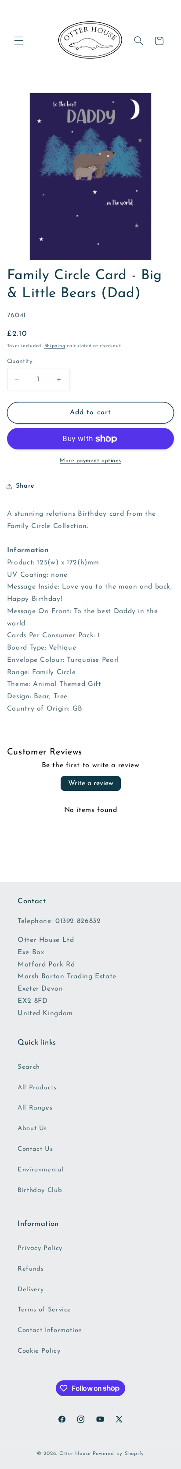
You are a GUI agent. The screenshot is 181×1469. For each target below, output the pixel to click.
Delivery (31, 1289)
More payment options (90, 460)
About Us (32, 1128)
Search (29, 1067)
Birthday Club (40, 1190)
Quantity (20, 361)
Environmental (41, 1170)
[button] (18, 41)
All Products (37, 1088)
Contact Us (35, 1149)
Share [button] (25, 486)
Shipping (54, 346)
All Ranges (35, 1108)
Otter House (75, 1453)
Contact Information (50, 1330)
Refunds (30, 1269)
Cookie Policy (39, 1351)
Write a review (90, 783)
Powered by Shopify (118, 1453)
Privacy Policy (40, 1248)
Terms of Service (44, 1310)
